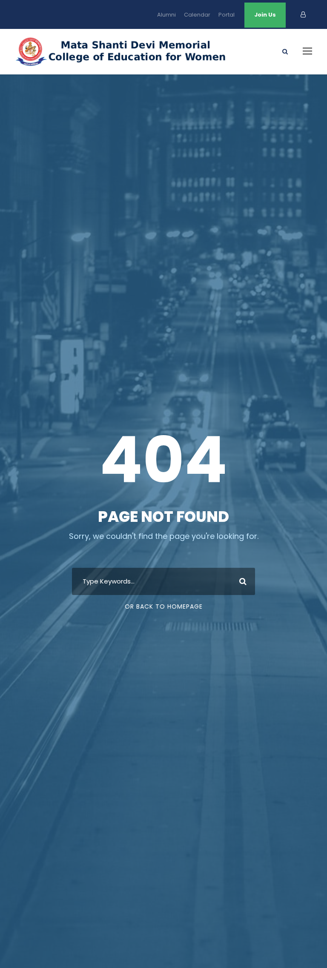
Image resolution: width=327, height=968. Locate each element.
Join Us (265, 15)
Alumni (166, 15)
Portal (226, 15)
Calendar (197, 15)
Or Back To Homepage (164, 606)
